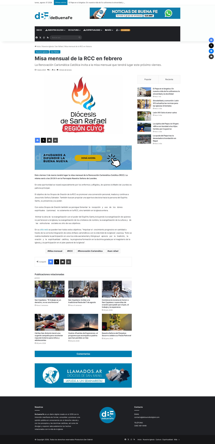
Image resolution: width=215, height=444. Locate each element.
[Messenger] (211, 51)
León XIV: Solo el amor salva (165, 112)
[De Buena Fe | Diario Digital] (53, 15)
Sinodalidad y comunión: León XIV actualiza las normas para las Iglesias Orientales (166, 103)
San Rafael (59, 46)
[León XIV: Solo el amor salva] (144, 116)
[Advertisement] (158, 168)
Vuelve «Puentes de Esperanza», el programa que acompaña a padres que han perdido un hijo (83, 335)
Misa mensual (55, 251)
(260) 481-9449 (140, 426)
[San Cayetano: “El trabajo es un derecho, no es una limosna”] (50, 289)
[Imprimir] (55, 140)
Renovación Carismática (91, 251)
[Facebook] (37, 140)
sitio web (44, 229)
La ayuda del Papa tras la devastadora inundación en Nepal (164, 138)
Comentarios (83, 354)
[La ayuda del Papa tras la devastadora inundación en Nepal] (144, 139)
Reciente (169, 79)
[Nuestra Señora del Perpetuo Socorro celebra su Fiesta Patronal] (117, 322)
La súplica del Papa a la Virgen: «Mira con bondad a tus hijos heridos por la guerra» (166, 126)
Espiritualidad (93, 30)
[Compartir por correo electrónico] (49, 140)
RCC (70, 251)
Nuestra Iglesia (55, 30)
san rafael (113, 251)
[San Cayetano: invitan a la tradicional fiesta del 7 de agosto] (83, 289)
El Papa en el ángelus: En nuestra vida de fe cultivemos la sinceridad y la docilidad (100, 2)
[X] (43, 140)
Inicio (39, 30)
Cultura (74, 30)
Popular (147, 79)
